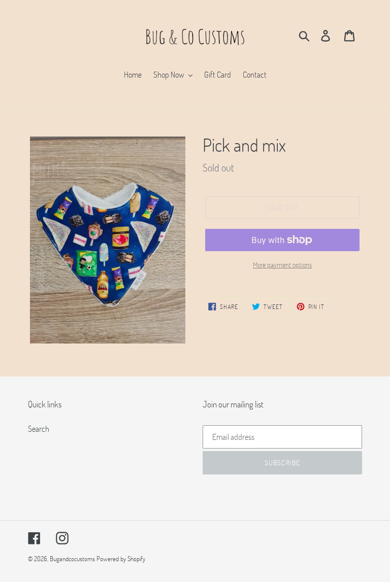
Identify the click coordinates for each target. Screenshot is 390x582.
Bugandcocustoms (72, 558)
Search (38, 428)
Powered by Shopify (120, 558)
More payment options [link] (282, 264)
